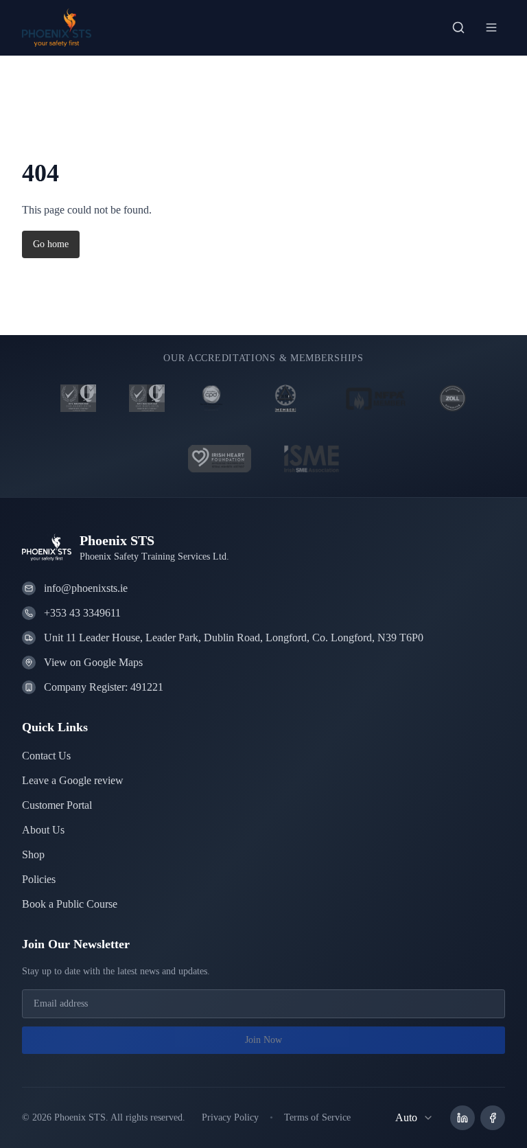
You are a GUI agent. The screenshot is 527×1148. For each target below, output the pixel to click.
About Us (45, 830)
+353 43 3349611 (87, 613)
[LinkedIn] (462, 1117)
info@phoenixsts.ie (90, 588)
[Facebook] (492, 1117)
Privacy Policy (249, 1118)
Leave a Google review (79, 780)
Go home (52, 244)
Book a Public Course (75, 904)
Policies (41, 879)
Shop (35, 854)
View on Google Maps (99, 662)
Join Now (263, 1040)
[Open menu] (491, 27)
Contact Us (50, 755)
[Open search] (458, 27)
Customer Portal (63, 805)
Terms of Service (342, 1118)
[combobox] (413, 1118)
